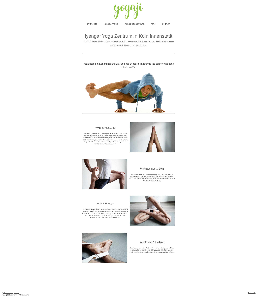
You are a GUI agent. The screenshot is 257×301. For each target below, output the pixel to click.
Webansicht (251, 293)
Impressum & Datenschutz (20, 295)
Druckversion (8, 293)
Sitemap (16, 293)
